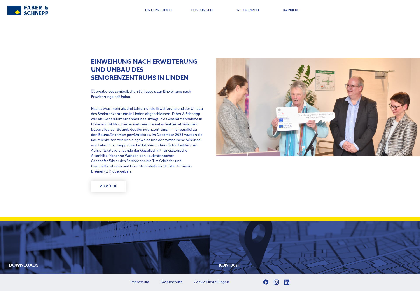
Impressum (140, 282)
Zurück (108, 186)
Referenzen (248, 10)
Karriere (291, 10)
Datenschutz (171, 282)
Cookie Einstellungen (211, 282)
